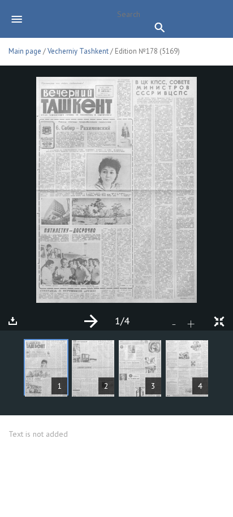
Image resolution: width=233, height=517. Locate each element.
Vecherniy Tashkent (79, 51)
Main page (24, 51)
